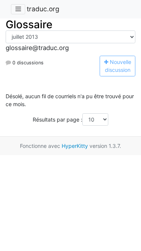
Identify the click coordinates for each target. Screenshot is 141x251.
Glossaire (29, 24)
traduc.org (43, 9)
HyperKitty (75, 146)
